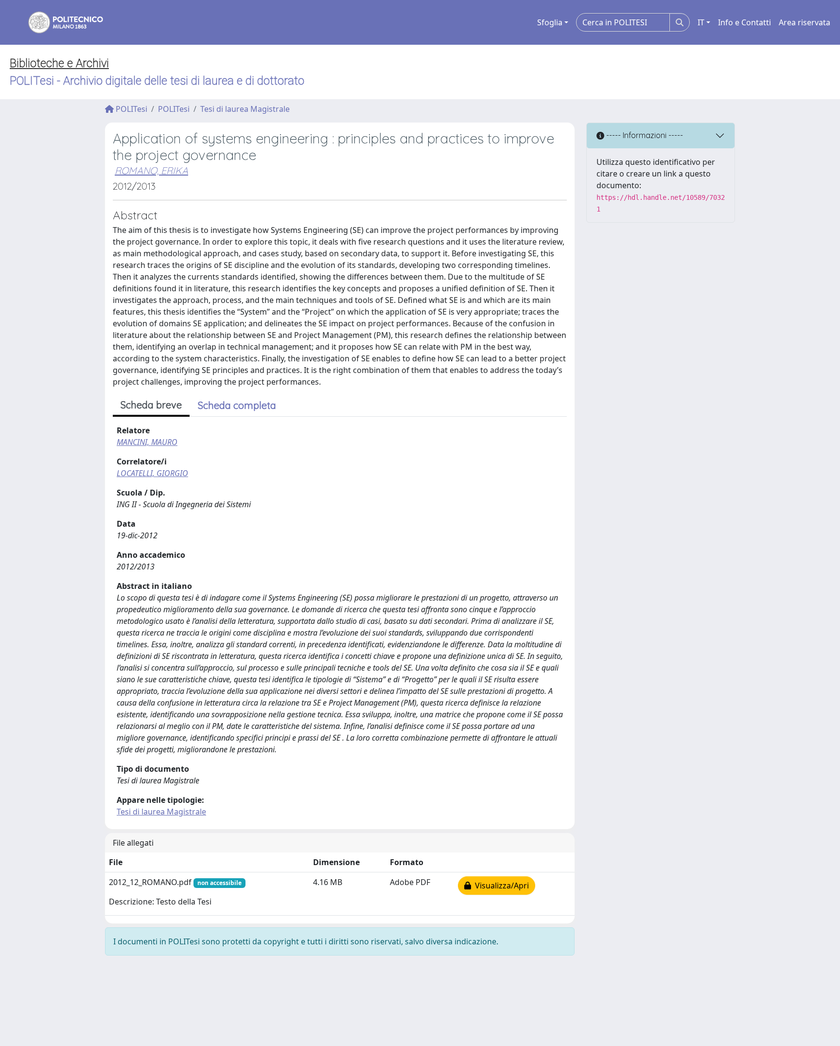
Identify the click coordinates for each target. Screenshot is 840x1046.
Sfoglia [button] (549, 22)
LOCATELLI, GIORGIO (152, 473)
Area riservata (804, 22)
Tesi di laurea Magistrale (245, 109)
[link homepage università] (59, 22)
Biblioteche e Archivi (59, 63)
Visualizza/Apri (500, 885)
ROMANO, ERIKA (151, 170)
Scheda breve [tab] (151, 405)
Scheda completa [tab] (237, 405)
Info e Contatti (744, 22)
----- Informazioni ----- (643, 135)
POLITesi (130, 109)
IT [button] (701, 22)
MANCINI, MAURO (147, 442)
